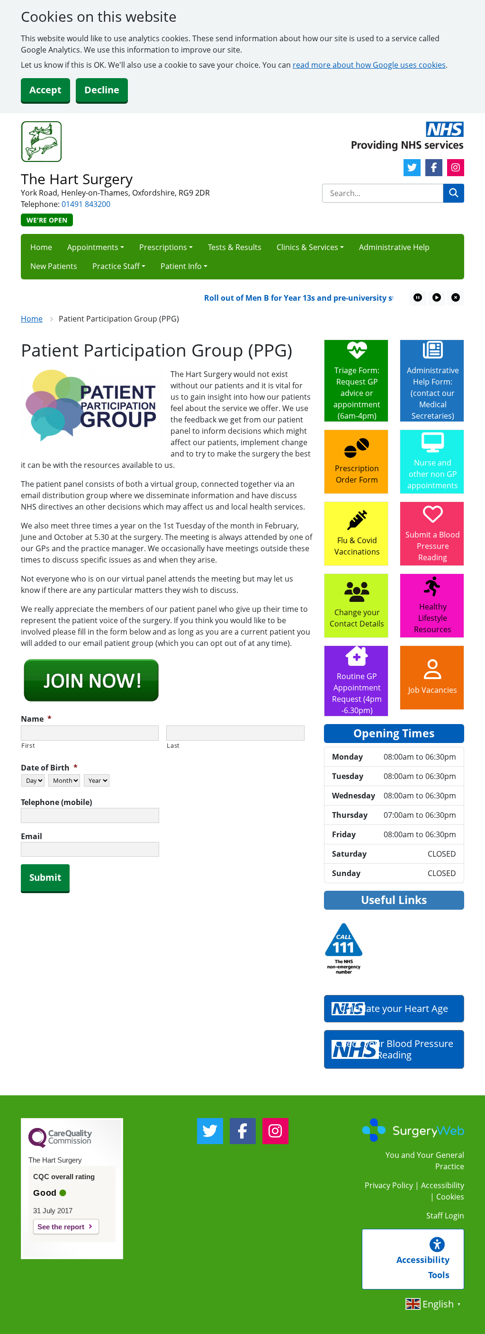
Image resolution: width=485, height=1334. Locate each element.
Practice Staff (116, 266)
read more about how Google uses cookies (369, 65)
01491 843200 (86, 204)
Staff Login (445, 1215)
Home (41, 247)
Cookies (450, 1196)
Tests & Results (234, 247)
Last (173, 745)
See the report (60, 1227)
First (28, 745)
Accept (45, 89)
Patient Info (181, 266)
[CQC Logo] (60, 1145)
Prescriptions (163, 247)
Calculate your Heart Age (394, 1008)
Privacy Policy (389, 1185)
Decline (101, 89)
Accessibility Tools (422, 1267)
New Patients (53, 266)
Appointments (92, 247)
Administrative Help (394, 247)
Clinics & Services (307, 247)
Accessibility (442, 1185)
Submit (45, 877)
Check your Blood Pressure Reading (394, 1049)
